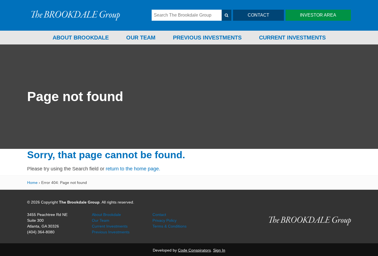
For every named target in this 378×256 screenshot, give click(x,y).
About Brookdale (81, 38)
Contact (159, 214)
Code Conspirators (194, 250)
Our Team (141, 38)
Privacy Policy (164, 220)
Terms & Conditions (169, 226)
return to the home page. (133, 168)
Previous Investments (207, 38)
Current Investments (292, 38)
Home (32, 182)
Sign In (219, 250)
